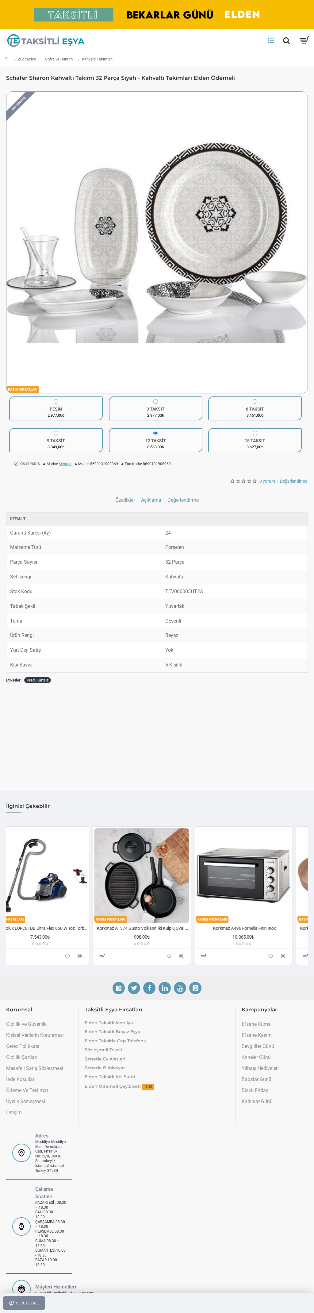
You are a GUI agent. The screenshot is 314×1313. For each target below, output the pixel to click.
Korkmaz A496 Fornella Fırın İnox (259, 928)
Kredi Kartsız (37, 680)
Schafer (65, 464)
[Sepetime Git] (304, 40)
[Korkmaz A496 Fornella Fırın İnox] (258, 875)
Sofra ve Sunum (59, 59)
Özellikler (125, 500)
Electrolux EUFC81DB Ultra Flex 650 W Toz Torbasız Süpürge (56, 928)
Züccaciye (27, 59)
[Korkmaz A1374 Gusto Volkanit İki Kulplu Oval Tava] (156, 875)
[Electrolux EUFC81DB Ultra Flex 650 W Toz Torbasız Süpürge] (55, 875)
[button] (12, 242)
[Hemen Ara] (286, 40)
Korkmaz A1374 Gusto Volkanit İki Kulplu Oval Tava (158, 928)
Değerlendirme (183, 500)
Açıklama (151, 500)
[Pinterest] (195, 988)
